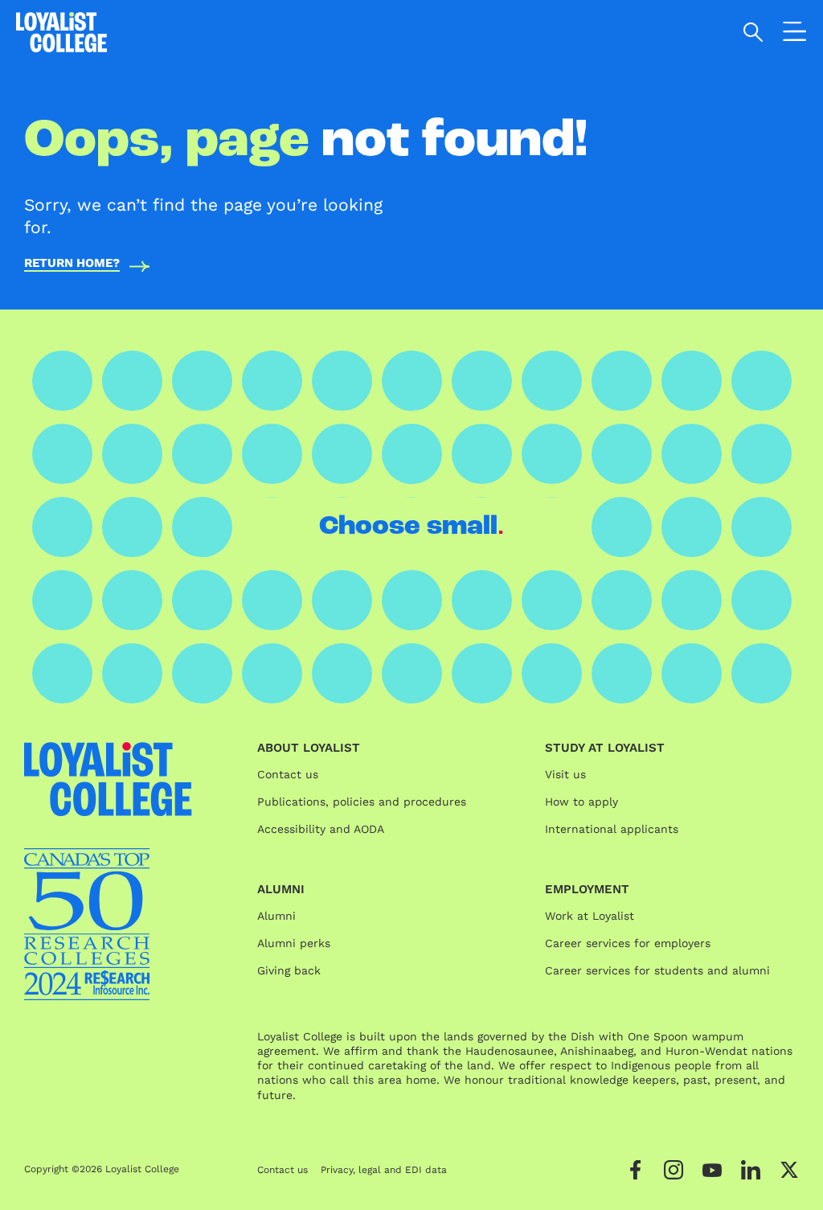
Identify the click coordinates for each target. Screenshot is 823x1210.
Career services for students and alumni (657, 970)
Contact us (287, 774)
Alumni (276, 915)
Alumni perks (293, 943)
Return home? (72, 263)
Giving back (289, 970)
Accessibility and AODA (320, 828)
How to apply (581, 801)
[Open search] (753, 32)
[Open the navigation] (795, 35)
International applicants (611, 828)
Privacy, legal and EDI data (384, 1169)
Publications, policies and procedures (361, 801)
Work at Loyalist (589, 915)
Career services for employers (627, 943)
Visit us (565, 774)
